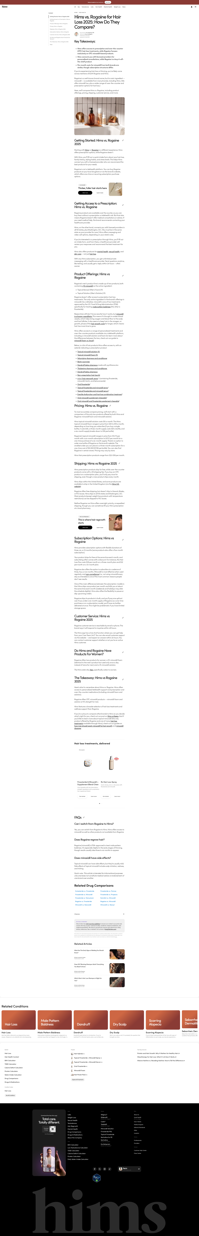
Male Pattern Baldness (49, 1032)
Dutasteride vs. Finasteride (84, 891)
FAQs (51, 44)
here (116, 936)
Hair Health (98, 7)
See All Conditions (10, 1095)
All (75, 7)
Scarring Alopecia (154, 1032)
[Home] (4, 7)
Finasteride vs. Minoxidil (83, 895)
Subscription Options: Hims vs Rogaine (59, 32)
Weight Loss (117, 7)
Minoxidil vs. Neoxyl (107, 905)
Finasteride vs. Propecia (108, 895)
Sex (79, 7)
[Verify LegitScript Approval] (97, 1178)
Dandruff (78, 1032)
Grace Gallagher (88, 34)
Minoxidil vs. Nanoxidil (83, 905)
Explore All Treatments (77, 1079)
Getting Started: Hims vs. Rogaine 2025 (59, 16)
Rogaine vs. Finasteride (83, 901)
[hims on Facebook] (95, 1169)
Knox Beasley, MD (90, 32)
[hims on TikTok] (109, 1169)
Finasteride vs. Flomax (108, 891)
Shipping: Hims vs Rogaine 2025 (58, 29)
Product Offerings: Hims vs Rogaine (59, 23)
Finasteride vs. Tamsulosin (84, 898)
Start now (85, 193)
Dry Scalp (114, 1032)
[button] (99, 914)
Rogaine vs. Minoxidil (108, 901)
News (123, 7)
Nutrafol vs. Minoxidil (108, 898)
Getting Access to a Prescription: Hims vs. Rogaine (60, 20)
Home (76, 12)
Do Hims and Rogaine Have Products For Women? (60, 38)
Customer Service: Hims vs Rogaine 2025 (60, 34)
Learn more (100, 193)
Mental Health (108, 7)
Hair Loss (6, 1032)
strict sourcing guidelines (93, 924)
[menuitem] (75, 7)
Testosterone (85, 7)
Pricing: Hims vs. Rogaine (56, 26)
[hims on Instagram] (104, 1169)
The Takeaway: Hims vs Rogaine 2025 (59, 41)
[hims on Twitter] (100, 1169)
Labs (92, 7)
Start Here (108, 2)
